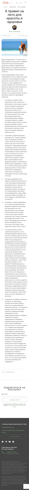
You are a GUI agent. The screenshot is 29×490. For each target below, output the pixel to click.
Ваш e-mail (4, 394)
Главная (5, 7)
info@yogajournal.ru (8, 427)
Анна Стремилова (14, 31)
